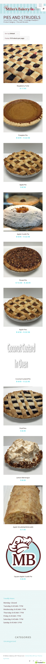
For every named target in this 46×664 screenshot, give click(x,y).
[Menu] (36, 9)
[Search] (30, 9)
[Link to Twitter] (30, 661)
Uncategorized (9, 641)
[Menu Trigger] (40, 5)
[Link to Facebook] (33, 661)
